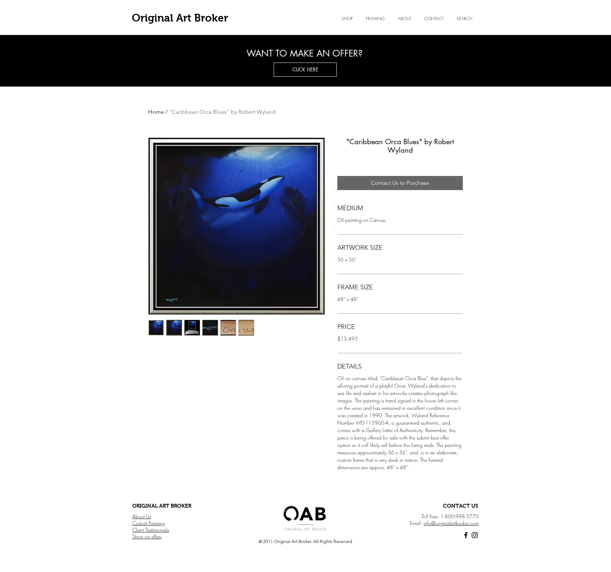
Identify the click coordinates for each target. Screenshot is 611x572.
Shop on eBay (147, 536)
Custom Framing (148, 523)
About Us (141, 516)
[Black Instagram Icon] (475, 535)
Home (156, 111)
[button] (404, 19)
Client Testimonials (150, 529)
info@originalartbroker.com (451, 523)
